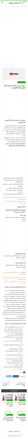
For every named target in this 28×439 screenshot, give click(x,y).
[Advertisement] (14, 22)
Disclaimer (17, 431)
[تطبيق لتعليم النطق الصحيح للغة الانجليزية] (20, 412)
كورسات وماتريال (21, 82)
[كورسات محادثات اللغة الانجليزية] (20, 397)
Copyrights (10, 431)
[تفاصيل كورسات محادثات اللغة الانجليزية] (7, 397)
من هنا (8, 333)
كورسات (20, 372)
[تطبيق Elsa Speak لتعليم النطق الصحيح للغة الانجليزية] (7, 412)
